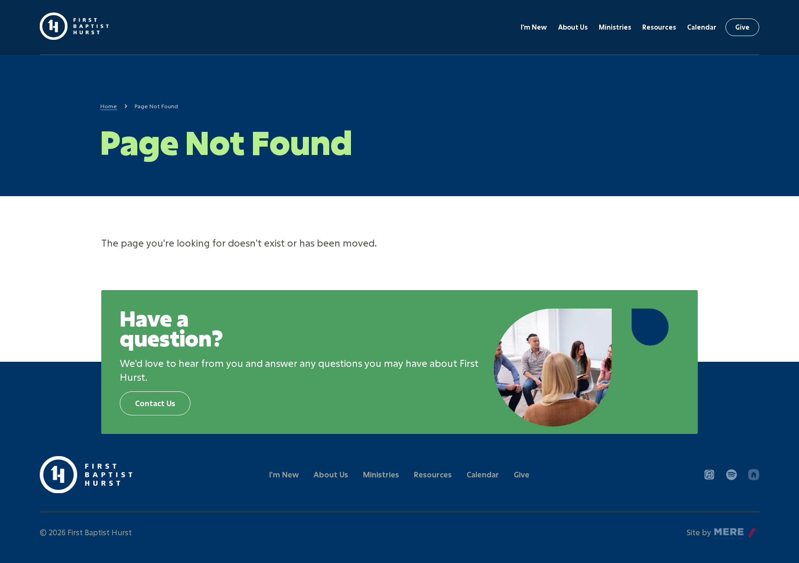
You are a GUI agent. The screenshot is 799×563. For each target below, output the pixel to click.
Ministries (615, 27)
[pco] (753, 474)
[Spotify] (731, 474)
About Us (573, 27)
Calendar (701, 27)
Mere (723, 530)
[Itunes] (709, 474)
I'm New (534, 27)
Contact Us (155, 403)
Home (108, 106)
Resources (659, 27)
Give (742, 27)
